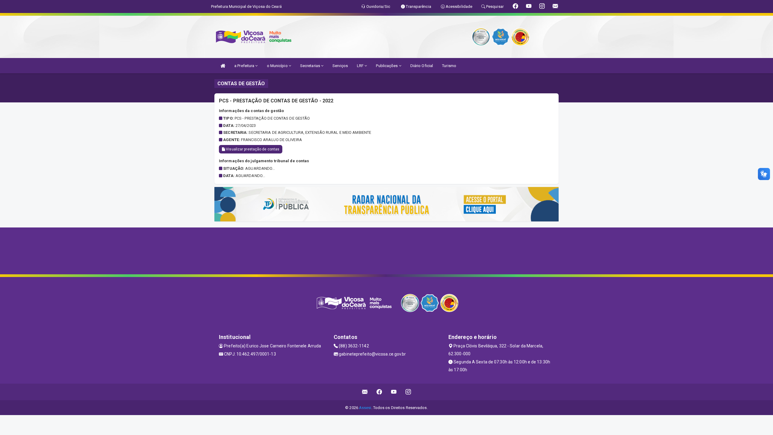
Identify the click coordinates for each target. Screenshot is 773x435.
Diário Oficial (421, 65)
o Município (278, 65)
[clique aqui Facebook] (379, 392)
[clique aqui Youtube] (394, 392)
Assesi (365, 407)
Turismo (449, 65)
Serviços (340, 65)
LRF (360, 65)
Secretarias (310, 65)
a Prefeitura (244, 65)
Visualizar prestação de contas (252, 149)
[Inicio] (222, 65)
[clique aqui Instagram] (408, 392)
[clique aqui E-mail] (365, 392)
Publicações (387, 65)
